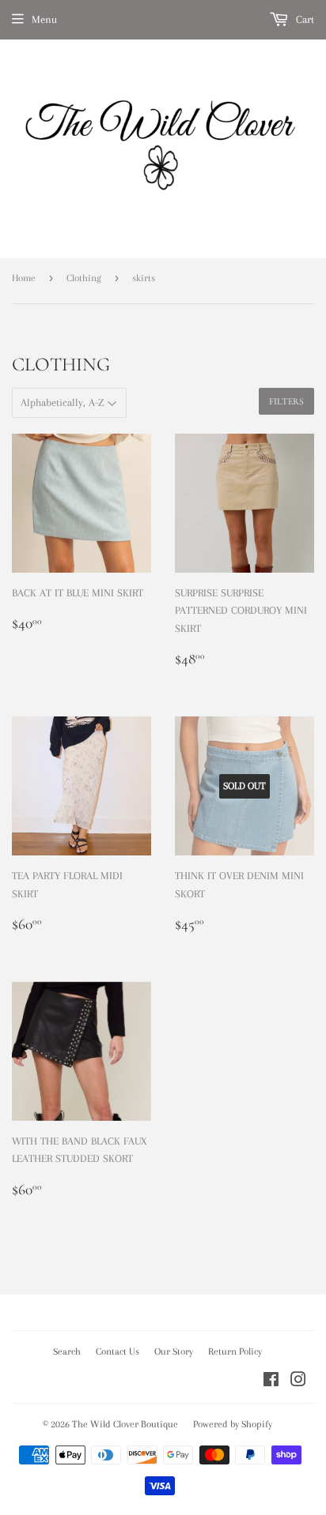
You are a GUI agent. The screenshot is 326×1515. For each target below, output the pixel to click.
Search (67, 1351)
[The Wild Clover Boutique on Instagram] (298, 1382)
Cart (303, 19)
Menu (44, 19)
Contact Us (117, 1351)
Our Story (173, 1351)
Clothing (83, 278)
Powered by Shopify (232, 1424)
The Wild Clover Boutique (125, 1424)
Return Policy (235, 1351)
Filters (286, 401)
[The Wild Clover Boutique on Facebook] (271, 1382)
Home (24, 278)
